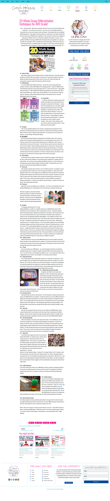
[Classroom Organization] (86, 65)
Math (35, 426)
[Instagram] (14, 480)
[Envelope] (9, 480)
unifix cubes (59, 384)
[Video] (50, 7)
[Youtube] (18, 480)
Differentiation (30, 426)
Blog (12, 1)
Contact (28, 1)
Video (51, 10)
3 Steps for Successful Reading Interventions (41, 448)
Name (85, 471)
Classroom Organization (86, 68)
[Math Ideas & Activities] (79, 65)
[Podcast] (86, 7)
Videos (23, 1)
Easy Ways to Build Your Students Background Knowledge (25, 448)
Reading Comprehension (74, 60)
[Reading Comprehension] (73, 58)
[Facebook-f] (11, 480)
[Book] (95, 7)
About (7, 1)
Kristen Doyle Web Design (59, 489)
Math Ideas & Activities (79, 68)
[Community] (59, 7)
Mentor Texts (84, 60)
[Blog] (68, 7)
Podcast (86, 10)
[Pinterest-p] (16, 480)
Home (3, 1)
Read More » (21, 457)
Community (59, 10)
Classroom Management (72, 68)
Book (95, 10)
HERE (58, 390)
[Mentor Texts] (84, 58)
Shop (17, 1)
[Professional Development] (77, 7)
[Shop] (42, 7)
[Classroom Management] (72, 65)
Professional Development (77, 11)
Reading (39, 426)
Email (85, 476)
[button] (106, 1)
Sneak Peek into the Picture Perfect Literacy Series (58, 448)
